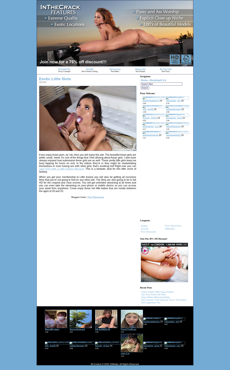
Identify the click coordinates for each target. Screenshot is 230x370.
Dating (144, 226)
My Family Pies (64, 69)
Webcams (170, 229)
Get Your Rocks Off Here (153, 294)
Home (144, 80)
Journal (144, 229)
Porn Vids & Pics (173, 226)
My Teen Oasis (166, 69)
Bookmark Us (158, 80)
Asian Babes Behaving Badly (155, 297)
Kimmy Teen (140, 69)
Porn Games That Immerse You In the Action (163, 300)
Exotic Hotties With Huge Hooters (157, 292)
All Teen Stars (115, 69)
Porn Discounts (95, 197)
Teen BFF (90, 69)
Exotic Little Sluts (55, 79)
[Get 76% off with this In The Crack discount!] (115, 65)
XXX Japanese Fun (150, 302)
